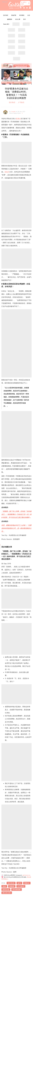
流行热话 (5, 15)
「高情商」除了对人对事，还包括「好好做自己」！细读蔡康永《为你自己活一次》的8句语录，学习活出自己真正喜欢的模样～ (16, 514)
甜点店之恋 (7, 893)
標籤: (3, 883)
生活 (28, 15)
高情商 (11, 886)
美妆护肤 (13, 15)
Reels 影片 (6, 24)
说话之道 (6, 889)
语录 (4, 886)
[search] (30, 6)
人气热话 (20, 102)
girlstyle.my (26, 875)
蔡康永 (18, 118)
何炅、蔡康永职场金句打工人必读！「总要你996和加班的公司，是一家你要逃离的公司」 (16, 528)
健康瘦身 (9, 19)
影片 (24, 19)
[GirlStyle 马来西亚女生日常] (16, 5)
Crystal (13, 111)
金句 (19, 883)
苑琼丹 (7, 172)
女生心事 (17, 19)
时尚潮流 (21, 15)
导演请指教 (17, 889)
